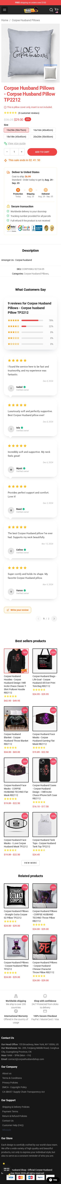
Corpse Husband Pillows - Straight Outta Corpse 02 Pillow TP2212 (16, 914)
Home (4, 20)
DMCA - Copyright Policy (14, 1087)
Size (6, 125)
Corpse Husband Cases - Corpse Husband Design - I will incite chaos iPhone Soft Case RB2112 (45, 792)
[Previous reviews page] (38, 619)
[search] (51, 10)
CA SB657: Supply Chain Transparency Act (23, 1091)
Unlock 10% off (6, 1169)
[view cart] (56, 10)
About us (6, 1073)
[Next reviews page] (54, 619)
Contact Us (8, 1120)
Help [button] (55, 1180)
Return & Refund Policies (14, 1116)
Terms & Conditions (12, 1078)
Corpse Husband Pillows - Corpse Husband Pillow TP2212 (16, 965)
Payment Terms (10, 1111)
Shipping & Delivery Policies (15, 1107)
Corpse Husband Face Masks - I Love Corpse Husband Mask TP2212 (16, 843)
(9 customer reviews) (28, 113)
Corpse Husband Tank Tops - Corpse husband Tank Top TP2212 (44, 843)
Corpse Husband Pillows (26, 20)
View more (30, 863)
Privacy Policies (10, 1082)
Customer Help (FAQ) (13, 1125)
